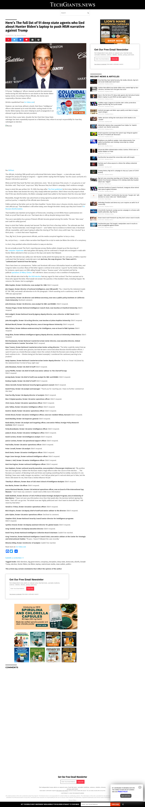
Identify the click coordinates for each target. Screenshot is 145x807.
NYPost (11, 170)
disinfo (77, 562)
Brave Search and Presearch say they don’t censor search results (119, 218)
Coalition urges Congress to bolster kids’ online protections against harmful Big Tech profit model (117, 103)
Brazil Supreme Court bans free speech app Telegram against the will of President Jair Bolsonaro (117, 133)
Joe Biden (31, 564)
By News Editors (109, 84)
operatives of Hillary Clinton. (22, 272)
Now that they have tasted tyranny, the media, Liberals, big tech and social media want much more (118, 81)
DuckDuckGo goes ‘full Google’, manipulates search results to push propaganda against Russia (117, 224)
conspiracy (44, 562)
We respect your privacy (62, 790)
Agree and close (125, 796)
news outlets (60, 564)
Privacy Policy (72, 800)
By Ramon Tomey (109, 106)
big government (34, 562)
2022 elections (22, 562)
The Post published (55, 189)
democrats (70, 562)
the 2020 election (35, 276)
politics (68, 564)
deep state (61, 562)
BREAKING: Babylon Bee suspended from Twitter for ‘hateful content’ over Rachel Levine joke (117, 126)
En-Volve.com (29, 102)
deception (52, 562)
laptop (38, 564)
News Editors (21, 35)
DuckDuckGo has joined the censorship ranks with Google (116, 157)
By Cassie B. (108, 153)
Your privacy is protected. (15, 594)
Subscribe (115, 804)
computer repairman (16, 250)
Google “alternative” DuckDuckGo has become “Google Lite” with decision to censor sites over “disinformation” (118, 196)
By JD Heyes (108, 184)
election (14, 564)
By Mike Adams (109, 146)
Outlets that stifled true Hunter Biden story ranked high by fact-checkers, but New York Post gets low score (118, 88)
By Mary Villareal (109, 191)
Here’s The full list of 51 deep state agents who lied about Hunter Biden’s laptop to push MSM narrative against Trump (119, 96)
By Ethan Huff (108, 121)
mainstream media (48, 564)
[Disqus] (45, 694)
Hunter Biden (22, 564)
